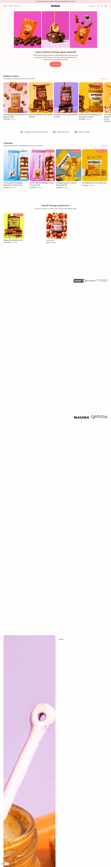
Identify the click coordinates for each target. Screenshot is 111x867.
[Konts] (102, 6)
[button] (5, 863)
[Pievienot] (25, 110)
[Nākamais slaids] (106, 102)
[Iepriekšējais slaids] (6, 165)
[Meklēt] (98, 6)
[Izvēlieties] (50, 110)
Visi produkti (55, 64)
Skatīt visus (104, 78)
